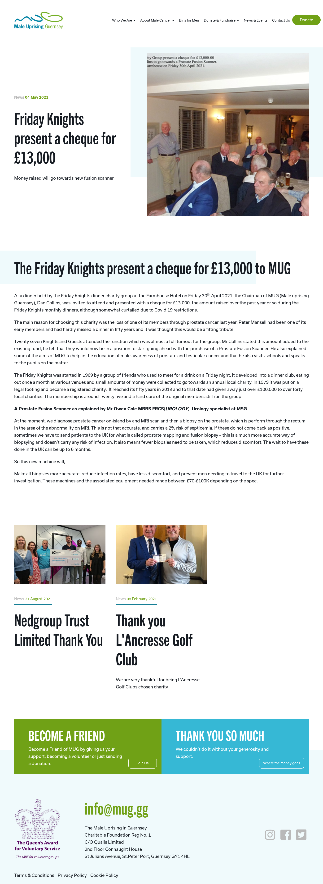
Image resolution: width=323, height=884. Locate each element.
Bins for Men (189, 20)
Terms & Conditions (34, 875)
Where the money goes (281, 763)
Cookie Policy (104, 875)
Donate (306, 20)
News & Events (255, 20)
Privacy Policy (72, 875)
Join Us (142, 763)
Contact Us (281, 20)
